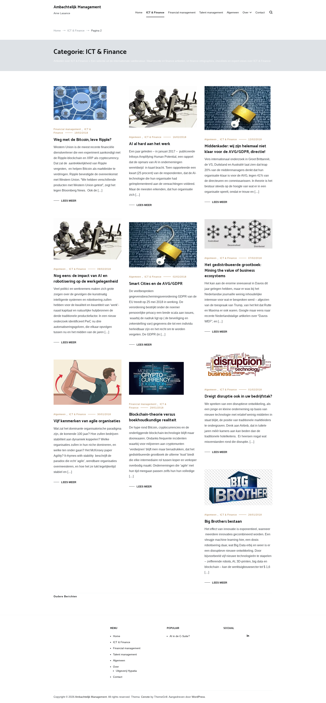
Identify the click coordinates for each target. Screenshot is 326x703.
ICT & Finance (155, 12)
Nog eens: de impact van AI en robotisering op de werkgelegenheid (86, 279)
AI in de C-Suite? (180, 636)
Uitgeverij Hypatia (126, 670)
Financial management (181, 12)
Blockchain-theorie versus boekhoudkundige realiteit (152, 417)
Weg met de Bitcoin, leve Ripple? (82, 140)
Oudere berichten (65, 596)
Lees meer (68, 200)
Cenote (145, 696)
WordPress (198, 696)
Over (245, 12)
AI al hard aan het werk (149, 144)
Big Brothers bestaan (223, 521)
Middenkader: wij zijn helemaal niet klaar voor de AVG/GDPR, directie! (235, 149)
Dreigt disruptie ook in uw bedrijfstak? (238, 396)
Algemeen (233, 12)
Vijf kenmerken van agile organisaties (87, 421)
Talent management (211, 12)
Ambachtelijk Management (77, 7)
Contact (260, 12)
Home (138, 12)
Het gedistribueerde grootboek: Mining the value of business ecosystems (233, 270)
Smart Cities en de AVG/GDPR (155, 284)
